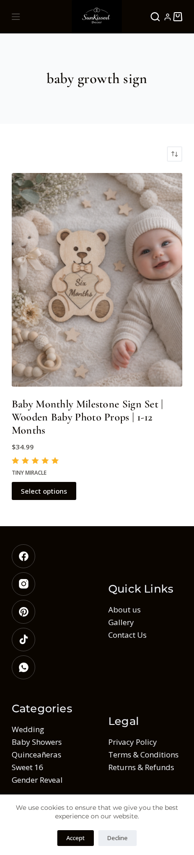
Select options (44, 490)
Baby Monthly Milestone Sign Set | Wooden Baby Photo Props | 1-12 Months (87, 417)
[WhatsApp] (49, 667)
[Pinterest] (49, 612)
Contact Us (127, 635)
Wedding (28, 729)
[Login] (167, 17)
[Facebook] (49, 556)
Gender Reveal (37, 780)
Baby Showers (37, 742)
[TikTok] (49, 640)
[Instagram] (49, 584)
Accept (75, 838)
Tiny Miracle (29, 473)
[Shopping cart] (177, 16)
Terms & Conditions (143, 754)
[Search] (155, 16)
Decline (117, 838)
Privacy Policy (132, 742)
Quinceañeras (36, 754)
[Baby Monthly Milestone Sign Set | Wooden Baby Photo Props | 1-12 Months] (97, 280)
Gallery (121, 622)
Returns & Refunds (141, 767)
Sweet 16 (27, 767)
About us (124, 609)
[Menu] (16, 17)
